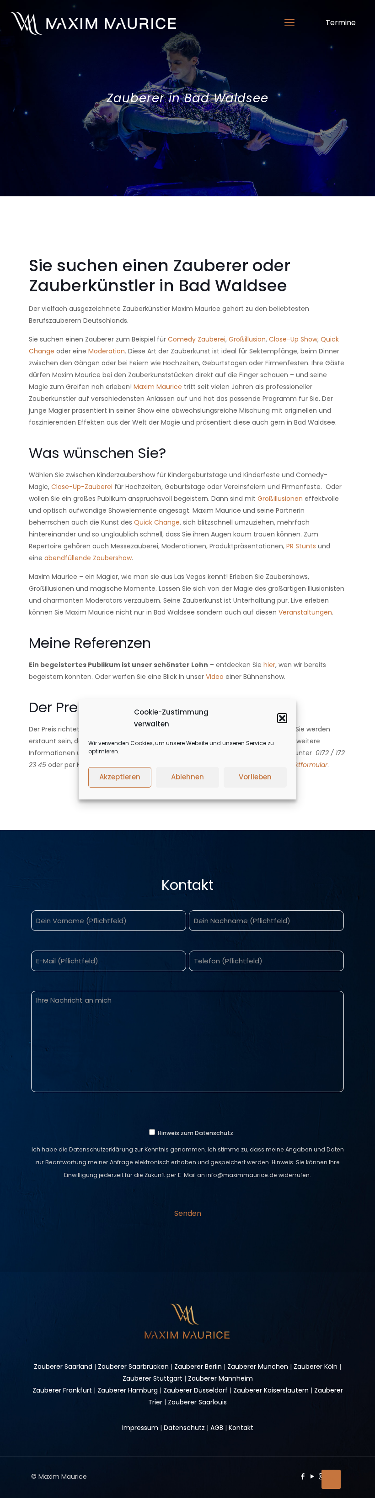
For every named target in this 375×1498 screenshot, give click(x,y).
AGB (216, 1427)
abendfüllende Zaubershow (88, 557)
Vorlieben (255, 777)
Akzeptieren (119, 777)
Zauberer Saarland (63, 1366)
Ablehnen (187, 777)
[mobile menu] (289, 23)
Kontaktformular (302, 764)
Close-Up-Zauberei (82, 486)
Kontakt (241, 1427)
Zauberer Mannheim (220, 1378)
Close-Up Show (293, 339)
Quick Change (157, 522)
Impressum (140, 1427)
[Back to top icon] (331, 1479)
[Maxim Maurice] (92, 23)
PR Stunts (301, 546)
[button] (282, 718)
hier (269, 664)
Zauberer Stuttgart (152, 1378)
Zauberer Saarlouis (197, 1402)
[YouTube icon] (312, 1476)
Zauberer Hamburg (127, 1390)
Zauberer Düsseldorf (195, 1390)
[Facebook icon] (302, 1476)
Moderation (106, 351)
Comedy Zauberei (196, 339)
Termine (341, 22)
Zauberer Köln (316, 1366)
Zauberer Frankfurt (62, 1390)
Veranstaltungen (305, 612)
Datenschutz (184, 1427)
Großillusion (247, 339)
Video (215, 676)
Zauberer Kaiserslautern (271, 1390)
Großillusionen (280, 498)
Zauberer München (257, 1366)
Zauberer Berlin (198, 1366)
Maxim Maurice (158, 386)
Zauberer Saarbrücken (133, 1366)
